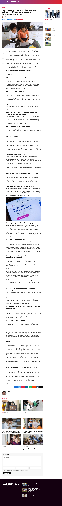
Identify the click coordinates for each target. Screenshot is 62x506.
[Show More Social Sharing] (24, 19)
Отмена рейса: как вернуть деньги (33, 484)
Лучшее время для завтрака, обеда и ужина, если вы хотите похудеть (55, 38)
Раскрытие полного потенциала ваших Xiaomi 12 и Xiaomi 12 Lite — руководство (34, 489)
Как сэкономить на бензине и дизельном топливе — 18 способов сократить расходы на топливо (32, 414)
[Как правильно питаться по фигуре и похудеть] (24, 495)
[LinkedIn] (3, 58)
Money (3, 7)
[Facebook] (3, 53)
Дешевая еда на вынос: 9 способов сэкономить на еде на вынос (33, 432)
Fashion (46, 19)
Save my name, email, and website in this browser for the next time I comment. (16, 470)
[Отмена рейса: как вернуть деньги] (24, 484)
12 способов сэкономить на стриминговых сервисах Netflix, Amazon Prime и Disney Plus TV (32, 448)
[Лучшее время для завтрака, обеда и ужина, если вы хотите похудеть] (48, 39)
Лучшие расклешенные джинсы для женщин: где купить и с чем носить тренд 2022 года (52, 21)
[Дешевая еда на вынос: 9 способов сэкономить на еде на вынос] (33, 423)
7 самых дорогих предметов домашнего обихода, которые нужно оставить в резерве (11, 432)
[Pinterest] (3, 60)
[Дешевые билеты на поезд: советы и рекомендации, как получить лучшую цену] (11, 439)
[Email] (3, 62)
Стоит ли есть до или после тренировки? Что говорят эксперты (56, 34)
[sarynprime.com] (13, 2)
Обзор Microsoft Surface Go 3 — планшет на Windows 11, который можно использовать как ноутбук (56, 29)
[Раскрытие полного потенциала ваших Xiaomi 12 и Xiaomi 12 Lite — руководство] (24, 490)
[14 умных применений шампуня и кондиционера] (48, 44)
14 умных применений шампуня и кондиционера (55, 43)
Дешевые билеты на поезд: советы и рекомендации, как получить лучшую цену (11, 448)
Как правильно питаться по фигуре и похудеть (33, 495)
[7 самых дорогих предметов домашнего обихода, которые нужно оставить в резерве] (11, 423)
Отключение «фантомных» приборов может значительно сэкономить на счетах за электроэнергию (11, 414)
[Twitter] (3, 55)
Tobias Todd (6, 16)
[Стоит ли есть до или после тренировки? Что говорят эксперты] (48, 34)
